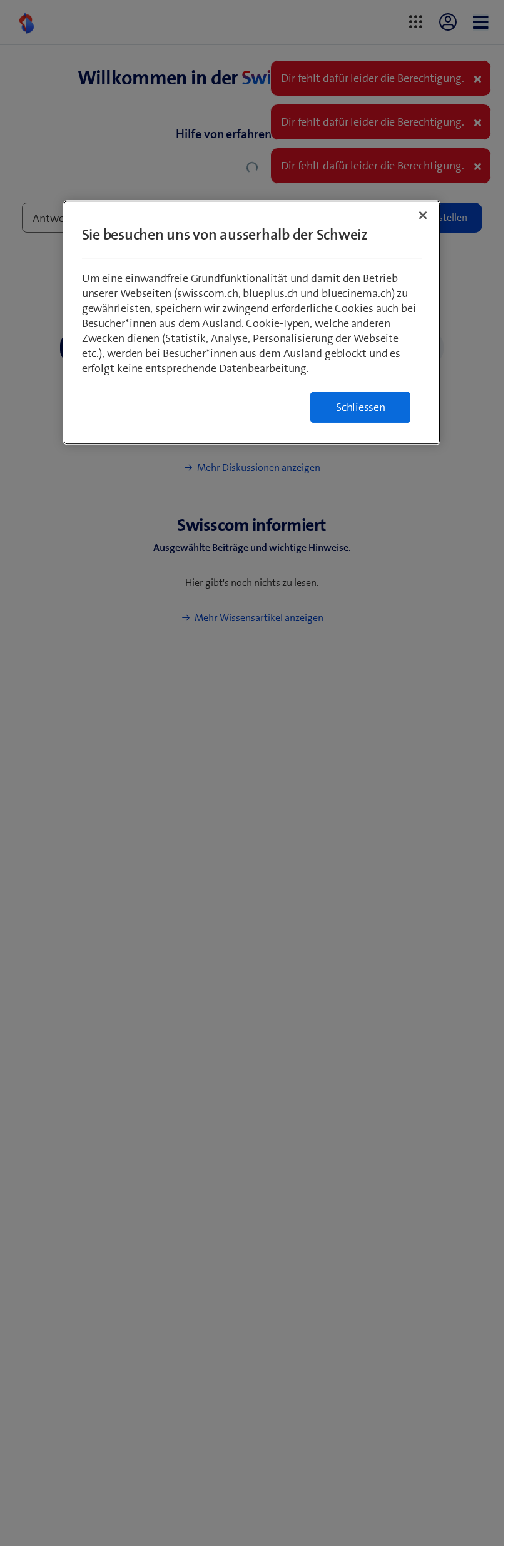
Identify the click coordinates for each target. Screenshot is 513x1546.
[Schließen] (423, 215)
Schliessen (360, 407)
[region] (252, 322)
